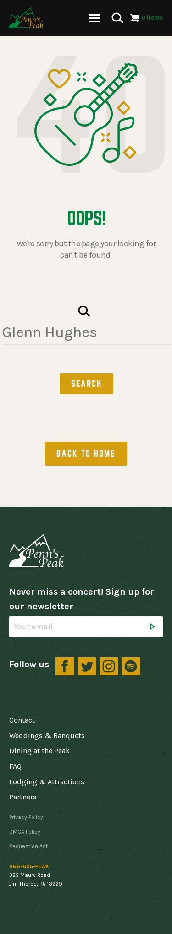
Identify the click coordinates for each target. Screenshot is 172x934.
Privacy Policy (26, 817)
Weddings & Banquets (47, 735)
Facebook (64, 666)
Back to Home (86, 454)
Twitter (87, 666)
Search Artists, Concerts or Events (84, 311)
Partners (23, 796)
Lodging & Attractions (46, 781)
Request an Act (28, 846)
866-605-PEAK (29, 866)
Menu (94, 17)
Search (117, 17)
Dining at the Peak (39, 750)
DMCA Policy (24, 831)
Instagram (109, 666)
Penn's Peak (26, 17)
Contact (22, 720)
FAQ (15, 766)
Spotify (131, 666)
